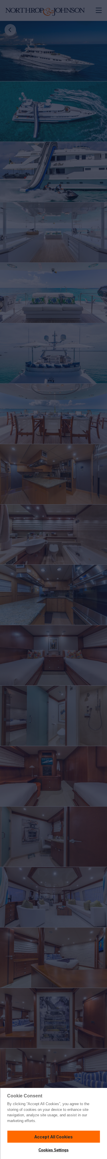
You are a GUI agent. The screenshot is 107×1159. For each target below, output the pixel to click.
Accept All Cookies (53, 1136)
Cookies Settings (53, 1150)
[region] (53, 1123)
